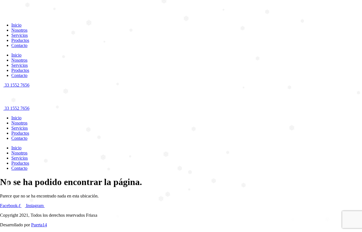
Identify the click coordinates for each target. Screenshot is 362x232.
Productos (20, 40)
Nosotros (19, 30)
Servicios (19, 35)
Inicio (16, 25)
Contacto (19, 45)
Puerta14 (39, 224)
